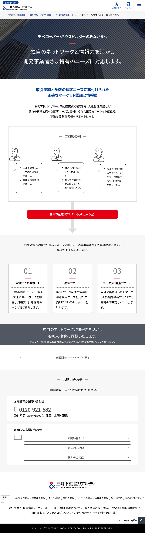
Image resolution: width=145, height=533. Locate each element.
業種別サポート (66, 14)
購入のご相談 (76, 457)
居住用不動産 (101, 497)
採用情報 (28, 508)
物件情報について (70, 508)
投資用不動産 (22, 497)
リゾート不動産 (84, 497)
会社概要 (13, 508)
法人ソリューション (134, 497)
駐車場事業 (117, 497)
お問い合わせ (76, 438)
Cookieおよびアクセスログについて (50, 513)
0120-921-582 (35, 409)
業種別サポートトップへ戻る (73, 358)
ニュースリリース (46, 508)
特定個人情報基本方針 (124, 508)
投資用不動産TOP (17, 14)
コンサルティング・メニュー (42, 14)
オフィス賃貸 (54, 497)
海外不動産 (68, 497)
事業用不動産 (38, 497)
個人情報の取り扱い (95, 508)
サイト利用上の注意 (104, 513)
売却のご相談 (76, 448)
